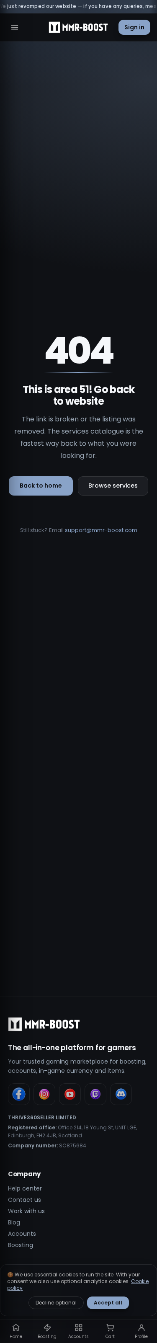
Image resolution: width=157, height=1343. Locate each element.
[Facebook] (19, 1094)
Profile (141, 1336)
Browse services (113, 485)
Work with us (26, 1211)
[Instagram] (44, 1094)
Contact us (24, 1200)
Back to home (41, 485)
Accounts (22, 1233)
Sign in (134, 27)
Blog (14, 1222)
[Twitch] (95, 1094)
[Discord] (121, 1094)
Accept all (108, 1302)
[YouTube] (70, 1094)
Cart (110, 1336)
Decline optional (56, 1302)
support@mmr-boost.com (101, 530)
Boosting (20, 1245)
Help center (25, 1188)
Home (16, 1336)
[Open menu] (15, 27)
